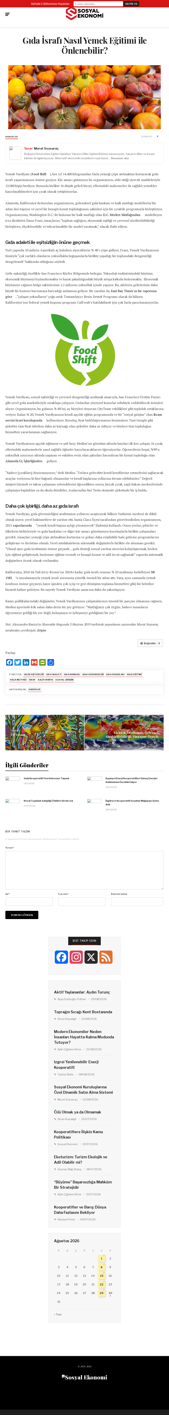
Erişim (41, 630)
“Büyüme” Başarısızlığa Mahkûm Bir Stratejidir (82, 1185)
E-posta (63, 894)
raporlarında (22, 525)
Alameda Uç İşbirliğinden (23, 461)
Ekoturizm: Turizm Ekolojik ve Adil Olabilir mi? (80, 1159)
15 (101, 1275)
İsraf (32, 680)
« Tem (57, 1314)
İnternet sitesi (119, 894)
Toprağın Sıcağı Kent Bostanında (83, 1012)
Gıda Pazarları (115, 674)
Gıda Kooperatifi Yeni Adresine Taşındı (46, 778)
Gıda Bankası (72, 674)
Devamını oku (120, 158)
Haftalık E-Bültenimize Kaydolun (50, 3)
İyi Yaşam (18, 734)
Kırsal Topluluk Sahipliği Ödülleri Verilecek (48, 800)
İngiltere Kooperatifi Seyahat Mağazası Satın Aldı (132, 802)
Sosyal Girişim (64, 680)
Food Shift (39, 174)
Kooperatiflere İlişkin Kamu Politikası (78, 1134)
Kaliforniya (45, 680)
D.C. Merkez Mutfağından (121, 215)
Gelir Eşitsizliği (34, 674)
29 (102, 1293)
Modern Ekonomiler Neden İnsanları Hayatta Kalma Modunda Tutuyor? (84, 1037)
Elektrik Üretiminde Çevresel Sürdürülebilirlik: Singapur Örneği (132, 734)
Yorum (9, 847)
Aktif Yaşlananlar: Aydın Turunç (82, 992)
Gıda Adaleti (54, 674)
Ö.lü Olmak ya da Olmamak (77, 1112)
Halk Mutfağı (18, 680)
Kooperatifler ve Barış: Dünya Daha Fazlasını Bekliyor (80, 1210)
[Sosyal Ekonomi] (84, 13)
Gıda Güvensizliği (93, 674)
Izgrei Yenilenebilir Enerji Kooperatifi (76, 1064)
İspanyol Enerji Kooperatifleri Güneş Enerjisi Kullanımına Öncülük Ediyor (131, 780)
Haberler (11, 137)
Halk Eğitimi (134, 674)
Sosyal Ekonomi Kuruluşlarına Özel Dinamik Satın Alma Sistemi (83, 1090)
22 (102, 1284)
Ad (7, 894)
